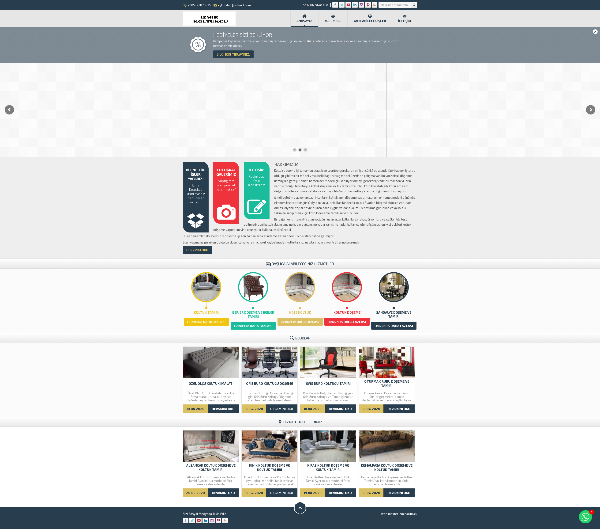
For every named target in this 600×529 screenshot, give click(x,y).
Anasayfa (304, 21)
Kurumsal (332, 21)
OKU (197, 250)
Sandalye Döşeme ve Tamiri (393, 314)
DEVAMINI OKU (223, 409)
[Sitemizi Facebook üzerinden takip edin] (335, 5)
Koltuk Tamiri (206, 312)
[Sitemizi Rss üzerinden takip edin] (374, 5)
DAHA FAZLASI (206, 322)
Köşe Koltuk (300, 312)
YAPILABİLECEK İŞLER (369, 21)
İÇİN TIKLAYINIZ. (233, 54)
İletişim (404, 21)
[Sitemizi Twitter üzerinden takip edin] (342, 5)
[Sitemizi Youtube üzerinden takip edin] (348, 5)
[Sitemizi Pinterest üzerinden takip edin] (368, 5)
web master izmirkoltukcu (399, 514)
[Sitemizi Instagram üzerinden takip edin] (361, 5)
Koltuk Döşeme (347, 312)
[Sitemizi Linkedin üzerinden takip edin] (355, 5)
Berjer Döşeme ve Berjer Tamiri (253, 314)
